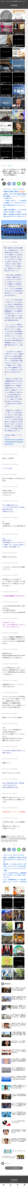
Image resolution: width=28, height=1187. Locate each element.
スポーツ (16, 836)
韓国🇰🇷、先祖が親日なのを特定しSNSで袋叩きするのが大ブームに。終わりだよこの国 (15, 216)
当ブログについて (14, 1182)
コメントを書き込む (14, 1168)
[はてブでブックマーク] (14, 184)
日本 (4, 840)
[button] (24, 184)
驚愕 (16, 840)
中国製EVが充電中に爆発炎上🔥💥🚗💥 (14, 191)
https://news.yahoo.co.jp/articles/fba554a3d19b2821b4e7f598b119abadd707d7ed (14, 442)
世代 (12, 838)
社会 (12, 840)
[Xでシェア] (4, 184)
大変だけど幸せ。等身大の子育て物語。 (14, 189)
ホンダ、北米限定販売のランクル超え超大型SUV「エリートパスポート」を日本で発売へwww (14, 882)
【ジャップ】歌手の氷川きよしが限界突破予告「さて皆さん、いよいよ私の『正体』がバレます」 (14, 875)
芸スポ (4, 836)
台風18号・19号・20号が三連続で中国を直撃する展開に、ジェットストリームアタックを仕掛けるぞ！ (15, 196)
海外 (8, 840)
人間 (21, 838)
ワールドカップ (6, 838)
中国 (16, 838)
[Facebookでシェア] (9, 184)
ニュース (22, 836)
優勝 (25, 838)
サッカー (10, 836)
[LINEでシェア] (19, 184)
